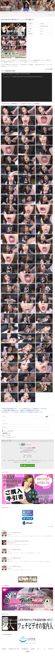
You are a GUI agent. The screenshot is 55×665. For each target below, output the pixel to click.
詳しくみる (50, 526)
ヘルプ (44, 648)
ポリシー (38, 648)
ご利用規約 (4, 648)
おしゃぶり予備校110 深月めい (14, 532)
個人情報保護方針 (24, 648)
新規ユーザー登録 (6, 435)
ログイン (51, 15)
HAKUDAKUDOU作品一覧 (29, 12)
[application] (26, 87)
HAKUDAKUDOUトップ (17, 12)
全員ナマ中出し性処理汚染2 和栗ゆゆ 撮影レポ (18, 541)
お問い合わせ (50, 648)
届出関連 (32, 648)
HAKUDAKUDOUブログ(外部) (43, 12)
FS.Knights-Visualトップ (6, 12)
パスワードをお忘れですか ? (9, 437)
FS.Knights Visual (4, 0)
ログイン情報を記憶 (8, 431)
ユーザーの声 (48, 69)
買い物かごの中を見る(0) (49, 2)
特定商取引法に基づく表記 (14, 648)
